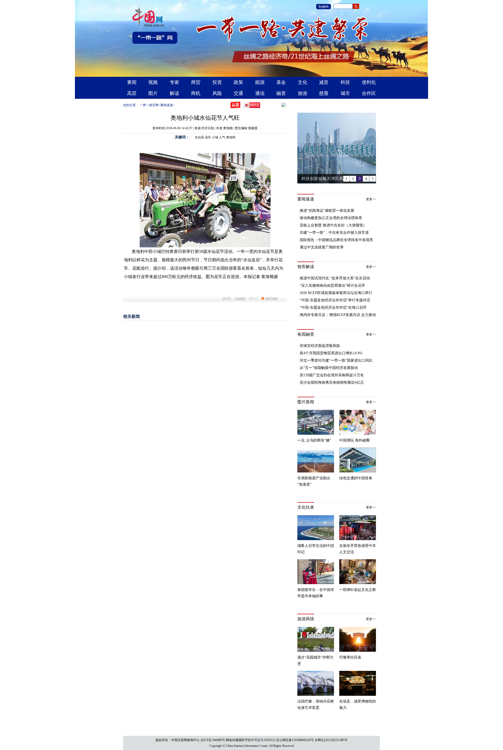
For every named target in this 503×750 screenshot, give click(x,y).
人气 (222, 137)
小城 (215, 137)
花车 (208, 137)
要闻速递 (166, 105)
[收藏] (240, 299)
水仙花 (199, 137)
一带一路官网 (149, 105)
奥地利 (231, 137)
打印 (227, 299)
